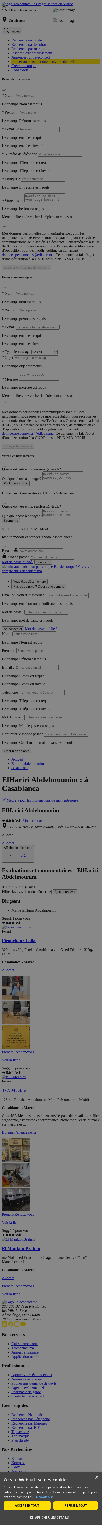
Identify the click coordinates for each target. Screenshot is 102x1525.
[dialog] (51, 1498)
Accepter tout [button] (27, 1505)
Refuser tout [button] (76, 1505)
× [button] (96, 1477)
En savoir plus (44, 1497)
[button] (51, 1517)
